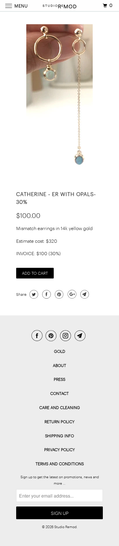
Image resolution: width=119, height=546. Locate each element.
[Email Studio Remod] (81, 335)
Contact (59, 393)
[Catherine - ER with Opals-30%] (59, 98)
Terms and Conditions (60, 463)
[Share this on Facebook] (46, 294)
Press (59, 379)
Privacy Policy (59, 449)
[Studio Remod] (59, 5)
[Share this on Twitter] (33, 294)
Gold (59, 351)
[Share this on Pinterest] (58, 294)
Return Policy (59, 421)
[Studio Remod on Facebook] (38, 335)
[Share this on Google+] (71, 294)
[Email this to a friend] (84, 294)
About (59, 365)
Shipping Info (59, 435)
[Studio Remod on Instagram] (66, 335)
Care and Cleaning (59, 407)
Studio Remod (65, 527)
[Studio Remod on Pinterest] (52, 335)
